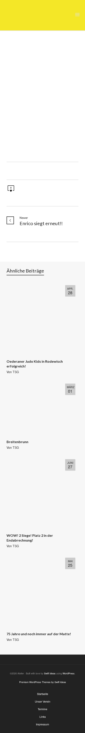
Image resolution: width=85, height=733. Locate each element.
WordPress (69, 673)
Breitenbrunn (17, 442)
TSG (16, 372)
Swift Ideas (50, 673)
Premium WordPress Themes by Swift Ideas (42, 682)
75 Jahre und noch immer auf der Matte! (39, 634)
